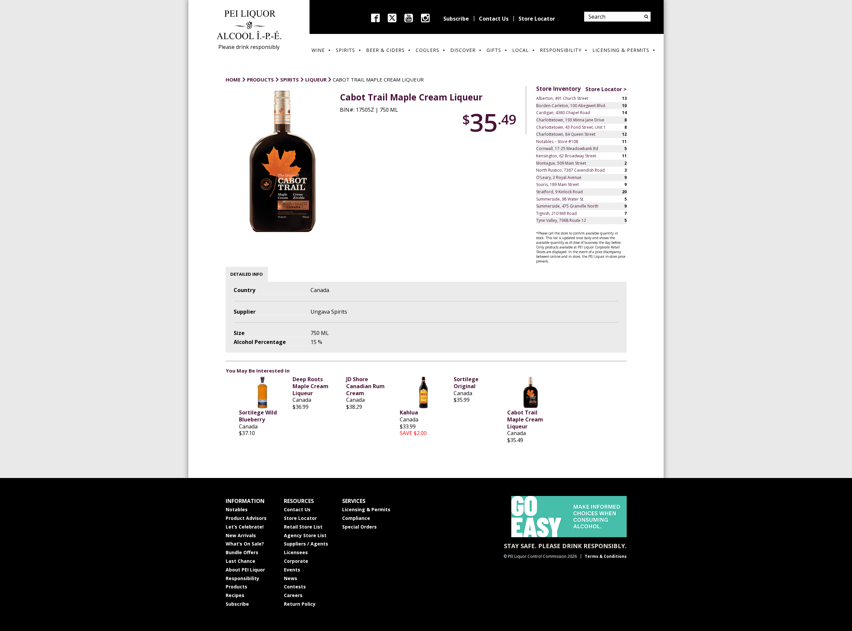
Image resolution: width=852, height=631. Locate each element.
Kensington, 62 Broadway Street (566, 156)
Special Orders (359, 527)
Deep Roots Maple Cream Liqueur (310, 386)
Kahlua (409, 412)
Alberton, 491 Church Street (562, 98)
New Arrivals (241, 535)
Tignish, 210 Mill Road (556, 213)
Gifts (494, 50)
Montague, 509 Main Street (561, 163)
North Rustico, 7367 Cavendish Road (570, 170)
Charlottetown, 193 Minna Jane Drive (570, 120)
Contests (295, 586)
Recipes (235, 595)
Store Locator (537, 18)
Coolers (427, 50)
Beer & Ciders (385, 50)
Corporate (296, 561)
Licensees (296, 552)
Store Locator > (606, 89)
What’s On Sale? (245, 544)
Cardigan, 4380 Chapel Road (563, 112)
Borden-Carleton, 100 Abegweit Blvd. (571, 105)
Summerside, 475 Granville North (567, 206)
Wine (318, 50)
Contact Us (494, 18)
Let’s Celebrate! (245, 527)
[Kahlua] (423, 392)
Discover (463, 50)
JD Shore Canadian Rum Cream (365, 386)
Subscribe (456, 18)
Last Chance (240, 561)
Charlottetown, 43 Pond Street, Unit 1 (571, 127)
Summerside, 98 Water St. (560, 199)
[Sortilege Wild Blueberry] (262, 392)
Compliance (356, 518)
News (290, 578)
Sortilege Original (466, 383)
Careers (293, 595)
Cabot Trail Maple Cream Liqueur (525, 419)
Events (292, 569)
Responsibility (560, 50)
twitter (392, 18)
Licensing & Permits (620, 50)
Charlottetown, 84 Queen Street (565, 134)
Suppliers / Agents (306, 544)
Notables (237, 509)
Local (520, 50)
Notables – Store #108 (557, 141)
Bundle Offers (242, 552)
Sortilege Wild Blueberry (258, 416)
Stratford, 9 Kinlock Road (559, 192)
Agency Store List (305, 535)
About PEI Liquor (245, 569)
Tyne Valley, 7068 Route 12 (561, 220)
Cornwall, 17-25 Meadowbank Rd (567, 148)
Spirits (345, 50)
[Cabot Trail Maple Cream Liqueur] (530, 392)
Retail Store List (303, 527)
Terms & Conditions (606, 556)
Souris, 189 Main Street (557, 184)
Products (236, 586)
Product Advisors (246, 518)
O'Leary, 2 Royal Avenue (558, 177)
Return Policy (300, 604)
